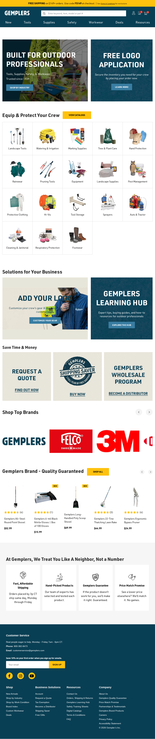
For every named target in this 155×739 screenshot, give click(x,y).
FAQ (69, 719)
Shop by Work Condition (17, 702)
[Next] (150, 472)
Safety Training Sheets (77, 706)
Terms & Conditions (108, 4)
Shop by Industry (14, 698)
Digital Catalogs (74, 711)
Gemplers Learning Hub (78, 702)
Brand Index (12, 706)
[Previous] (142, 472)
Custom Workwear (15, 711)
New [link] (8, 22)
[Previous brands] (138, 412)
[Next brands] (149, 412)
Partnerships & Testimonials (112, 706)
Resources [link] (143, 22)
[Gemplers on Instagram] (20, 676)
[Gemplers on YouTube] (31, 676)
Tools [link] (27, 22)
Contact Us (72, 694)
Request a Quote (43, 698)
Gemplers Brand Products (111, 711)
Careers (103, 715)
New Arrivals (12, 694)
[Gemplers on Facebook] (9, 676)
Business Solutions (48, 687)
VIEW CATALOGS (77, 115)
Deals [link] (119, 22)
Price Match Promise (109, 702)
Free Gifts (40, 715)
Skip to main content (13, 4)
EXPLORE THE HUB (121, 325)
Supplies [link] (49, 22)
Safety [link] (71, 22)
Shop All (98, 471)
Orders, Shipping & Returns (80, 698)
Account (39, 694)
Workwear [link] (96, 22)
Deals (9, 715)
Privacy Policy (105, 719)
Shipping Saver (42, 711)
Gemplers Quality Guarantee (113, 698)
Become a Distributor (45, 706)
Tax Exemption (42, 702)
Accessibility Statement (110, 723)
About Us (103, 694)
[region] (77, 441)
